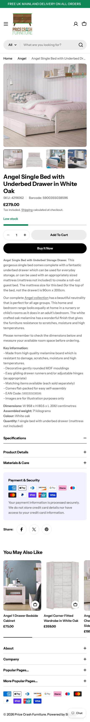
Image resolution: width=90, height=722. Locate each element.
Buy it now (45, 248)
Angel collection (36, 298)
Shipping (27, 209)
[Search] (80, 44)
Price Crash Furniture (30, 714)
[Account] (75, 23)
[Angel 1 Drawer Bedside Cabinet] (22, 585)
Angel (22, 58)
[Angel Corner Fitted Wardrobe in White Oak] (63, 585)
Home (7, 58)
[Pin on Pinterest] (47, 529)
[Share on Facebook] (22, 529)
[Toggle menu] (5, 23)
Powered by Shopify (62, 714)
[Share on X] (34, 529)
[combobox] (45, 45)
